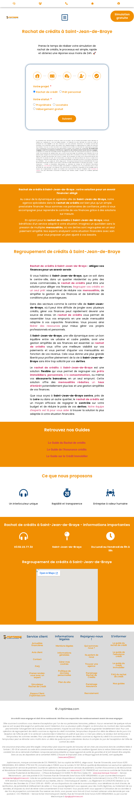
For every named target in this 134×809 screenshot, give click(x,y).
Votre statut (41, 99)
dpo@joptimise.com (74, 796)
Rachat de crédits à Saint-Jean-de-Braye (58, 266)
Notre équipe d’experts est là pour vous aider (67, 408)
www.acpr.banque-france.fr (105, 773)
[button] (65, 17)
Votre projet (41, 86)
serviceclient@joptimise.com (16, 778)
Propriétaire (43, 105)
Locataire (62, 105)
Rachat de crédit (47, 92)
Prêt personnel (71, 92)
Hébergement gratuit (49, 109)
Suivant (67, 118)
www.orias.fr (47, 165)
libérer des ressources (45, 326)
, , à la (67, 373)
